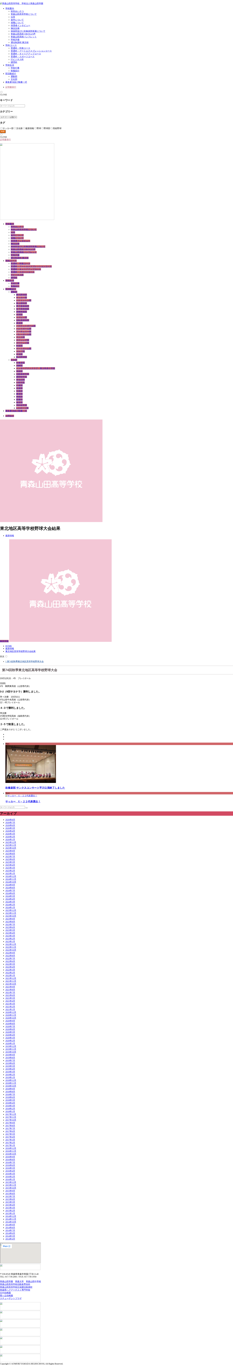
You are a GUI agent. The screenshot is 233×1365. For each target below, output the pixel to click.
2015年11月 (10, 1185)
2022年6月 (10, 961)
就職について (17, 22)
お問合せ (9, 416)
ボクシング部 (22, 340)
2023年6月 (10, 927)
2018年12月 (10, 1080)
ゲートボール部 (23, 348)
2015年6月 (10, 1199)
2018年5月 (10, 1100)
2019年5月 (10, 1066)
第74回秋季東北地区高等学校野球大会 (24, 661)
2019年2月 (10, 1074)
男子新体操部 (22, 306)
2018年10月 (10, 1086)
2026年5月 (10, 828)
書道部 (19, 394)
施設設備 (15, 28)
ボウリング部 (22, 343)
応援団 (19, 385)
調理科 (14, 62)
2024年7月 (10, 890)
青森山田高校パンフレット (24, 37)
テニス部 (20, 337)
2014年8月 (10, 1227)
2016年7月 (10, 1162)
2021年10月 (10, 984)
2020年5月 (10, 1032)
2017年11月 (10, 1117)
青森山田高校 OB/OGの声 (23, 34)
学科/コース (11, 45)
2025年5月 (10, 862)
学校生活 (9, 65)
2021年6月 (10, 995)
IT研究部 (20, 382)
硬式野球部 (21, 295)
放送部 (19, 402)
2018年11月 (10, 1083)
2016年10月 (10, 1154)
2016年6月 (10, 1165)
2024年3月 (10, 902)
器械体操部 (21, 312)
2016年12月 (10, 1148)
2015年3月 (10, 1208)
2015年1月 (10, 1213)
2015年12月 (10, 1182)
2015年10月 (10, 1188)
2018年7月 (10, 1094)
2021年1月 (10, 1009)
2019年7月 (10, 1060)
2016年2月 (10, 1176)
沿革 (13, 17)
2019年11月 (10, 1049)
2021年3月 (10, 1004)
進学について (17, 20)
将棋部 (19, 397)
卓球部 (19, 314)
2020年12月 (10, 1012)
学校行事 (15, 68)
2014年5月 (10, 1236)
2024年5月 (10, 896)
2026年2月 (10, 837)
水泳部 (19, 354)
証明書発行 (10, 87)
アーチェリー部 (23, 331)
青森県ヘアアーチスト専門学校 (15, 1290)
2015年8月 (10, 1193)
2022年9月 (10, 953)
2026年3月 (10, 834)
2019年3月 (10, 1072)
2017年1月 (10, 1145)
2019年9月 (10, 1055)
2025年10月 (10, 848)
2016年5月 (10, 1168)
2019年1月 (10, 1077)
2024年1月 (10, 907)
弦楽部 (19, 388)
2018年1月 (10, 1111)
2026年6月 (10, 825)
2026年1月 (10, 839)
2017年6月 (10, 1131)
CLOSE (3, 94)
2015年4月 (10, 1205)
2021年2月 (10, 1007)
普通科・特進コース (20, 48)
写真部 (19, 391)
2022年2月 (10, 973)
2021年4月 (10, 1001)
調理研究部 (21, 377)
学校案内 (9, 8)
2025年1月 (10, 873)
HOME (8, 646)
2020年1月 (10, 1043)
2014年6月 (10, 1233)
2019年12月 (10, 1046)
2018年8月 (10, 1091)
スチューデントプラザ (11, 1298)
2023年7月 (10, 924)
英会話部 (20, 380)
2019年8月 (10, 1057)
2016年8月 (10, 1159)
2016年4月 (10, 1171)
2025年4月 (10, 865)
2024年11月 (10, 879)
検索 (3, 131)
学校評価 (15, 39)
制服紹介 (15, 71)
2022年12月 (10, 944)
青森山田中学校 (33, 1281)
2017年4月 (10, 1137)
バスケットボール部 (26, 326)
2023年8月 (10, 922)
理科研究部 (21, 405)
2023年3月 (10, 936)
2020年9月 (10, 1021)
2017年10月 (10, 1120)
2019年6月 (10, 1063)
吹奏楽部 (20, 363)
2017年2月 (10, 1142)
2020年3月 (10, 1038)
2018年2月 (10, 1108)
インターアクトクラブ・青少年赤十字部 (35, 368)
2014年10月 (10, 1222)
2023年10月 (10, 916)
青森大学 (19, 1281)
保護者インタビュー (20, 25)
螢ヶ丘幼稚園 (6, 1295)
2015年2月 (10, 1210)
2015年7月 (10, 1196)
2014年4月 (10, 1239)
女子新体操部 (22, 309)
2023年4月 (10, 933)
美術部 (19, 371)
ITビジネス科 (17, 59)
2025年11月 (10, 845)
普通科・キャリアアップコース (26, 54)
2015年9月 (10, 1191)
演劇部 (19, 365)
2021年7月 (10, 992)
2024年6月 (10, 893)
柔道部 (19, 323)
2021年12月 (10, 978)
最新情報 (9, 535)
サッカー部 (21, 297)
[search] (26, 807)
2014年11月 (10, 1219)
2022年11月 (10, 947)
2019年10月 (10, 1052)
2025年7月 (10, 856)
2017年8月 (10, 1125)
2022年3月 (10, 970)
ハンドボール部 (23, 329)
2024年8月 (10, 888)
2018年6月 (10, 1097)
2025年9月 (10, 851)
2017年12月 (10, 1114)
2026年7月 (10, 822)
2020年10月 (10, 1018)
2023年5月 (10, 930)
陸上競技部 (21, 303)
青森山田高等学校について (24, 14)
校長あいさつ (17, 11)
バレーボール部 (23, 334)
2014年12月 (10, 1216)
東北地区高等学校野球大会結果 (20, 651)
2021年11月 (10, 981)
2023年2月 (10, 939)
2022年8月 (10, 956)
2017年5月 (10, 1134)
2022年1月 (10, 975)
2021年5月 (10, 998)
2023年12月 (10, 910)
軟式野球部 (21, 357)
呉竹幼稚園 (5, 1293)
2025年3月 (10, 868)
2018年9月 (10, 1089)
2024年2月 (10, 905)
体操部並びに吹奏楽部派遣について (28, 31)
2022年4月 (10, 967)
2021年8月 (10, 990)
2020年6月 (10, 1029)
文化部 (14, 79)
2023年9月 (10, 919)
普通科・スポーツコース (23, 56)
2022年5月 (10, 964)
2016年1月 (10, 1179)
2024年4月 (10, 899)
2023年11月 (10, 913)
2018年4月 (10, 1103)
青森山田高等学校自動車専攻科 (15, 1284)
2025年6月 (10, 859)
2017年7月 (10, 1128)
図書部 (19, 399)
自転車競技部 (22, 320)
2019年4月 (10, 1069)
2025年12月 (10, 842)
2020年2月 (10, 1040)
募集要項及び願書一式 (16, 82)
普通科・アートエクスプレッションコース (31, 51)
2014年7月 (10, 1230)
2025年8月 (10, 854)
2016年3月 (10, 1174)
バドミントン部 (23, 300)
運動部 (14, 76)
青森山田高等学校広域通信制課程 (16, 1287)
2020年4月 (10, 1035)
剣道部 (19, 346)
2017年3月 (10, 1140)
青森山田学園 (6, 1281)
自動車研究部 (22, 374)
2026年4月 (10, 831)
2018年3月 (10, 1106)
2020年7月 (10, 1026)
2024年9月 (10, 885)
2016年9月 (10, 1157)
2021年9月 (10, 987)
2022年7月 (10, 958)
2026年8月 (10, 820)
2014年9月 (10, 1225)
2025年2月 (10, 871)
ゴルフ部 (20, 351)
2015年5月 (10, 1202)
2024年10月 (10, 882)
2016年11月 (10, 1151)
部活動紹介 (10, 73)
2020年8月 (10, 1024)
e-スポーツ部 (22, 408)
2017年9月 (10, 1123)
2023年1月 (10, 941)
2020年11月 (10, 1015)
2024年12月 (10, 876)
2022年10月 (10, 950)
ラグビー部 (21, 317)
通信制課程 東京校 (20, 42)
